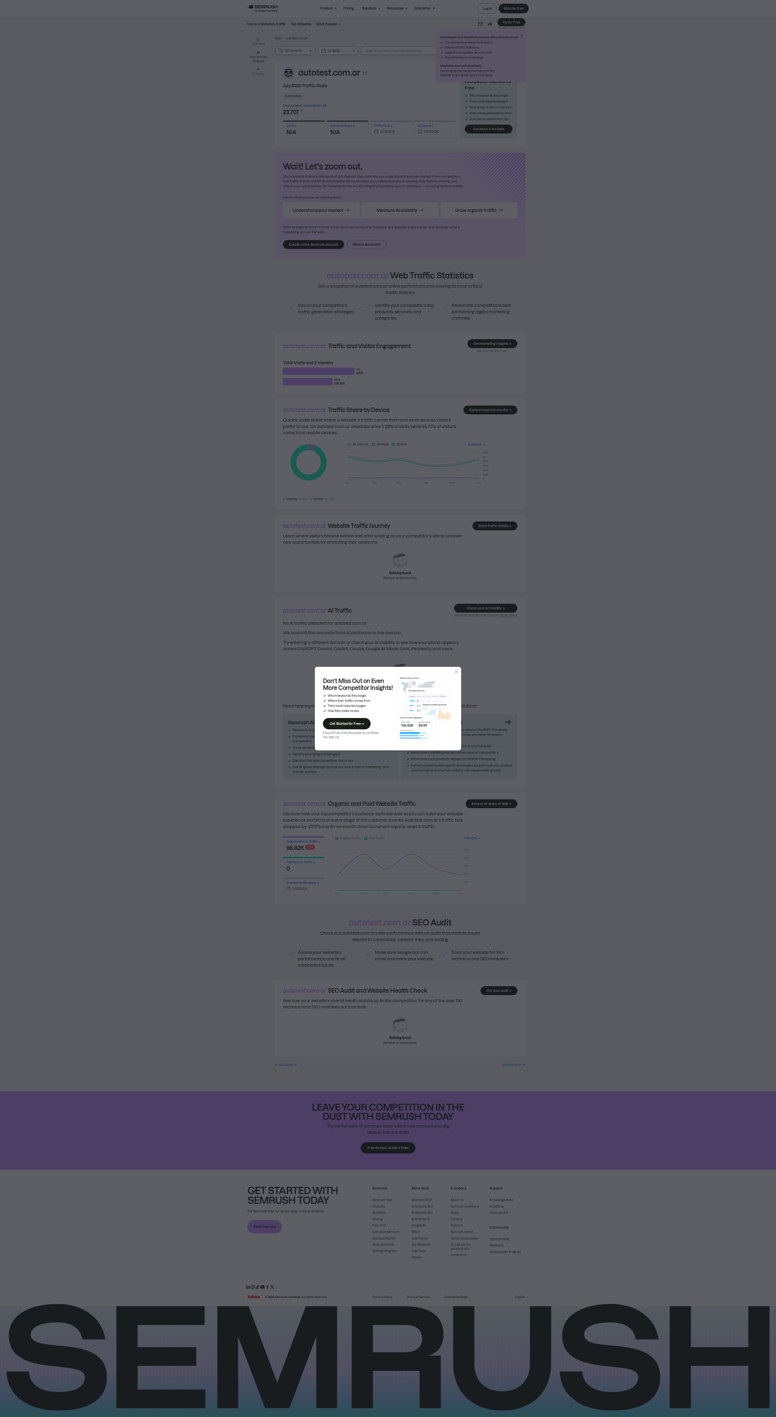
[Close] (456, 672)
